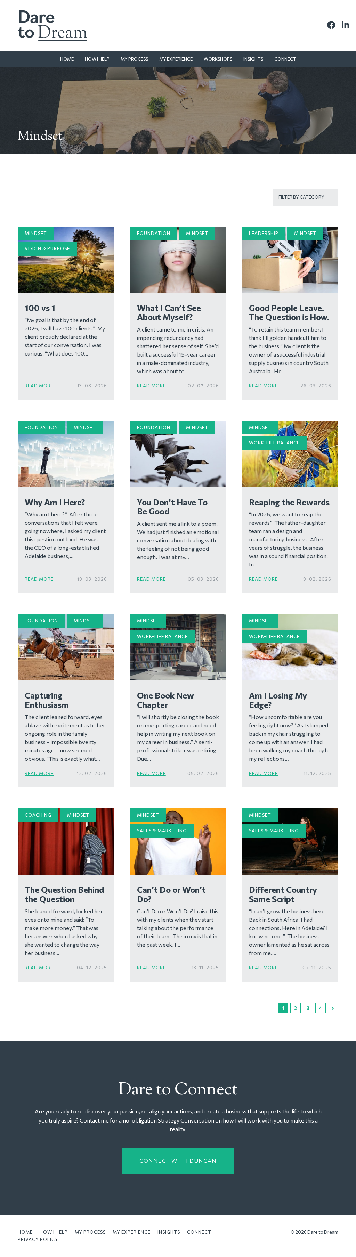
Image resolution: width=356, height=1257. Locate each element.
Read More (39, 386)
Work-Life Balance (274, 443)
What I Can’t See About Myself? (169, 312)
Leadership (263, 233)
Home (67, 59)
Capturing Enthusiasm (47, 699)
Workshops (218, 59)
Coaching (38, 815)
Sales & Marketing (162, 830)
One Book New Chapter (165, 699)
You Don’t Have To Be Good (172, 506)
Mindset (36, 233)
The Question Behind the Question (64, 894)
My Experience (176, 59)
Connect (285, 59)
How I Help (97, 59)
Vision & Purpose (47, 248)
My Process (134, 59)
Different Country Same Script (283, 894)
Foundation (153, 233)
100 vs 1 (40, 308)
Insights (253, 59)
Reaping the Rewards (289, 502)
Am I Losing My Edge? (278, 699)
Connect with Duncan (178, 1160)
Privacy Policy (38, 1239)
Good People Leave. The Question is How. (289, 312)
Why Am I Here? (55, 502)
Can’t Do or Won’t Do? (171, 894)
